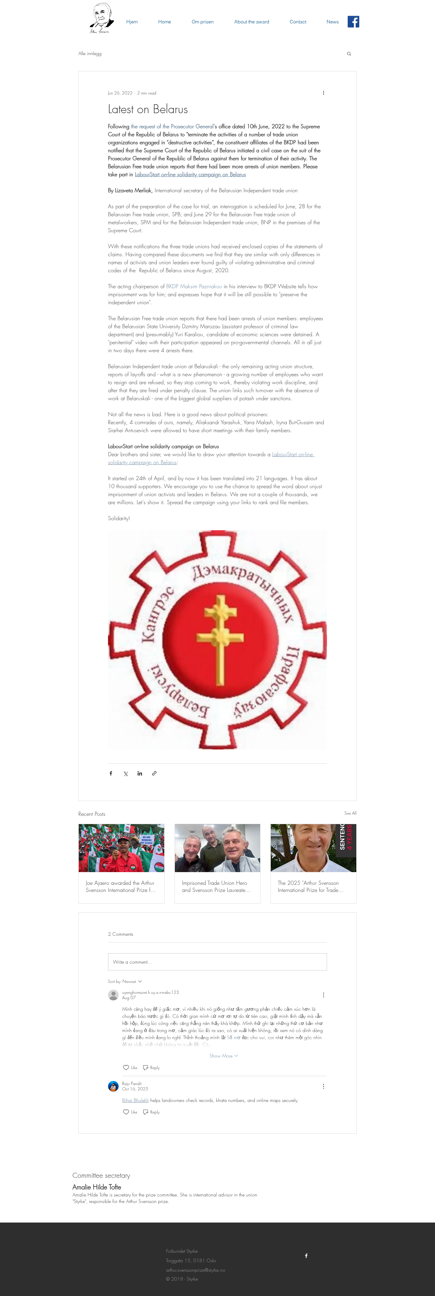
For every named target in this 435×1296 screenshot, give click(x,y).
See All (350, 813)
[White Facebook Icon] (306, 1256)
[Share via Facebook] (111, 773)
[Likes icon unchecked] (126, 1067)
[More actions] (323, 92)
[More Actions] (323, 995)
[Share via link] (154, 773)
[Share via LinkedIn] (140, 773)
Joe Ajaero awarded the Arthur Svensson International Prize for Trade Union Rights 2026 (120, 886)
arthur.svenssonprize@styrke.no (195, 1270)
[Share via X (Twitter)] (125, 773)
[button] (349, 53)
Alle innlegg (90, 53)
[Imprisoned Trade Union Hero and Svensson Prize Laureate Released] (217, 848)
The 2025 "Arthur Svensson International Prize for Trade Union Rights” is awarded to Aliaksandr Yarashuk (309, 886)
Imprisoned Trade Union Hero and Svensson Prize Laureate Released (214, 886)
